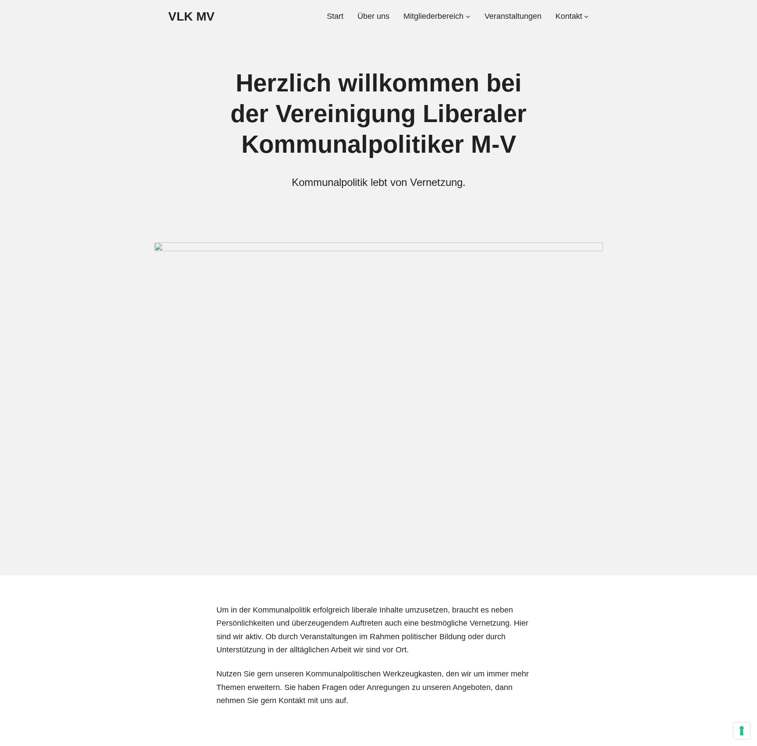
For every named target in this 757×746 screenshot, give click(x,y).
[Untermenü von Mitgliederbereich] (468, 16)
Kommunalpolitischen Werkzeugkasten (374, 673)
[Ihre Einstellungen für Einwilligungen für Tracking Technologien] (741, 730)
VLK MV (191, 16)
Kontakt (292, 700)
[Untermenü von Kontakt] (586, 16)
